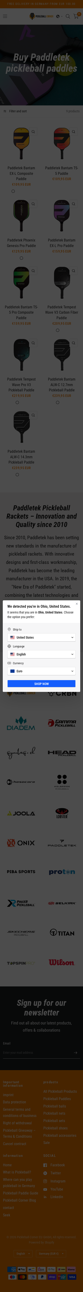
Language (18, 646)
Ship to (17, 629)
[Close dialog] (76, 603)
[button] (41, 637)
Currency (18, 663)
